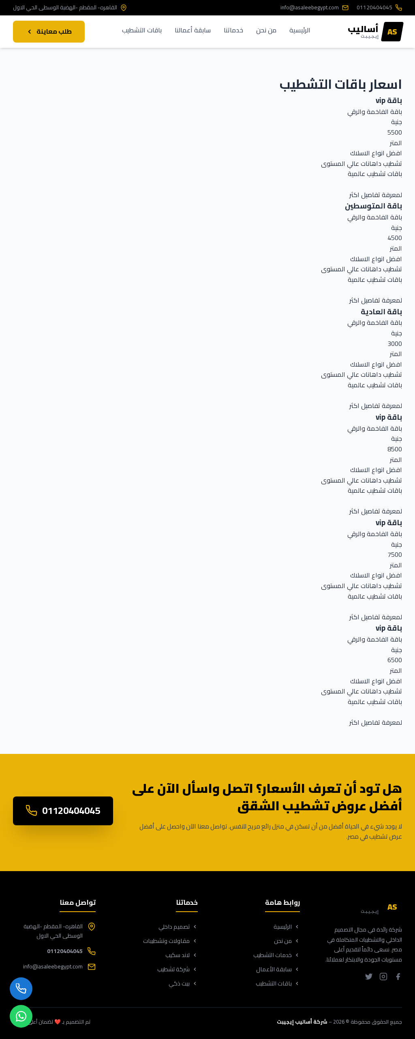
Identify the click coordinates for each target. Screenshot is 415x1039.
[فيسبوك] (398, 978)
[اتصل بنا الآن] (21, 988)
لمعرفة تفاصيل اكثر (375, 195)
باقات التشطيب (142, 30)
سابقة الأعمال (274, 969)
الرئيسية (299, 30)
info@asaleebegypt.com (309, 7)
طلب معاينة (54, 31)
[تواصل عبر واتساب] (21, 1016)
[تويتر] (369, 978)
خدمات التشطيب (272, 955)
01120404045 (374, 7)
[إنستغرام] (383, 978)
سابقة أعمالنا (193, 30)
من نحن (266, 30)
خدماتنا (233, 30)
